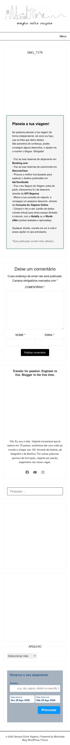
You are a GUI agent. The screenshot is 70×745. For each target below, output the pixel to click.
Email (50, 335)
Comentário (35, 287)
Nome (20, 335)
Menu (63, 36)
